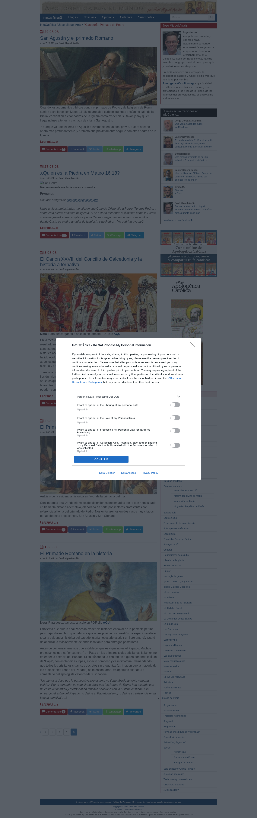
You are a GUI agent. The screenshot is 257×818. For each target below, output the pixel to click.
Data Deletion (107, 472)
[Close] (193, 345)
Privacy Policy (150, 472)
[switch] (175, 404)
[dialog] (128, 409)
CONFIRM (101, 459)
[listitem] (128, 397)
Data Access (128, 472)
